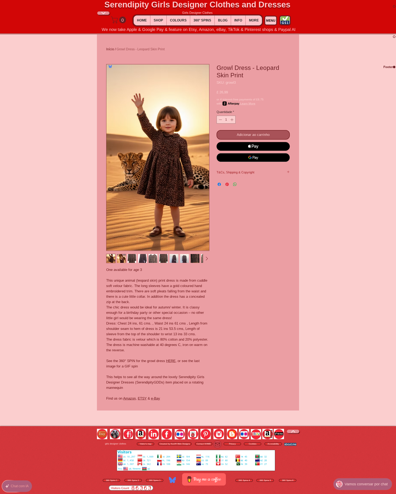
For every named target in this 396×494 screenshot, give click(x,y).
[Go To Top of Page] (103, 13)
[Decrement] (220, 120)
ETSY (142, 398)
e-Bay (155, 398)
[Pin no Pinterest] (227, 184)
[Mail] (217, 444)
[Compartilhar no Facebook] (219, 184)
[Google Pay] (253, 157)
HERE (171, 361)
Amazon (129, 398)
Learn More (247, 103)
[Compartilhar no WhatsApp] (234, 184)
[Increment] (232, 120)
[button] (119, 19)
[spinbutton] (226, 120)
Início (110, 49)
